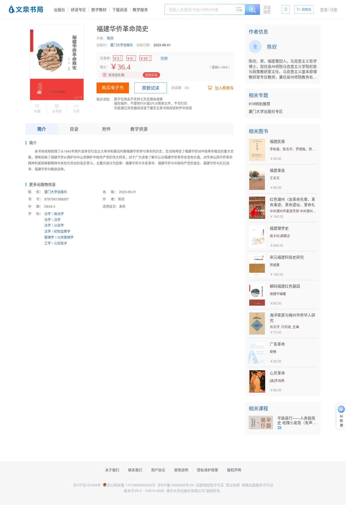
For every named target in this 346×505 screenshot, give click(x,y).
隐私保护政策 (207, 469)
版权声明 (234, 469)
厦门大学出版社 (121, 44)
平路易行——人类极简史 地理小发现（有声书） (296, 420)
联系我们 (135, 469)
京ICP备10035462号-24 (175, 484)
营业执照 (233, 484)
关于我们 (112, 469)
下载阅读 (119, 9)
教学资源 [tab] (139, 129)
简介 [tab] (41, 129)
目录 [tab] (74, 129)
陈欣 (110, 38)
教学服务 (140, 9)
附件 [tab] (106, 129)
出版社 (59, 9)
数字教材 (99, 9)
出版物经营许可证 (210, 484)
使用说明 (181, 469)
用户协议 (158, 469)
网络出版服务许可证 (257, 484)
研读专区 (78, 9)
